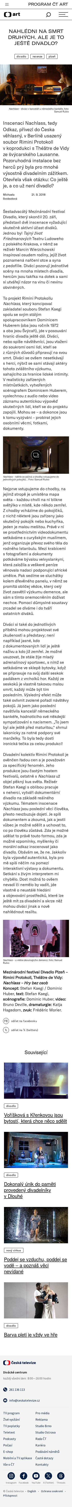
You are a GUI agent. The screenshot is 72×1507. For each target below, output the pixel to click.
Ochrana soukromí (52, 1491)
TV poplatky (11, 1426)
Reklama (41, 1419)
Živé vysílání (11, 1419)
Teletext (9, 1432)
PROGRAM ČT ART (48, 4)
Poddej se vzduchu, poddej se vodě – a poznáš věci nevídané (35, 1265)
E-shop (8, 1452)
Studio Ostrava (45, 1432)
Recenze (37, 56)
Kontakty (41, 1464)
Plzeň (52, 56)
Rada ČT (41, 1439)
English (32, 1491)
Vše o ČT (9, 1464)
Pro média (42, 1413)
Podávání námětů (47, 1452)
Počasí (7, 1445)
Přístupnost (10, 1495)
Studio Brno (43, 1426)
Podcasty (9, 1439)
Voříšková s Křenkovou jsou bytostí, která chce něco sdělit (35, 1118)
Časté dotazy (44, 1458)
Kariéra (40, 1445)
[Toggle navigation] (7, 5)
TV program (11, 1413)
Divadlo (21, 56)
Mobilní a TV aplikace (17, 1458)
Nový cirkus (13, 1250)
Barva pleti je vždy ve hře (30, 1334)
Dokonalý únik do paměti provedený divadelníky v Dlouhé (30, 1190)
